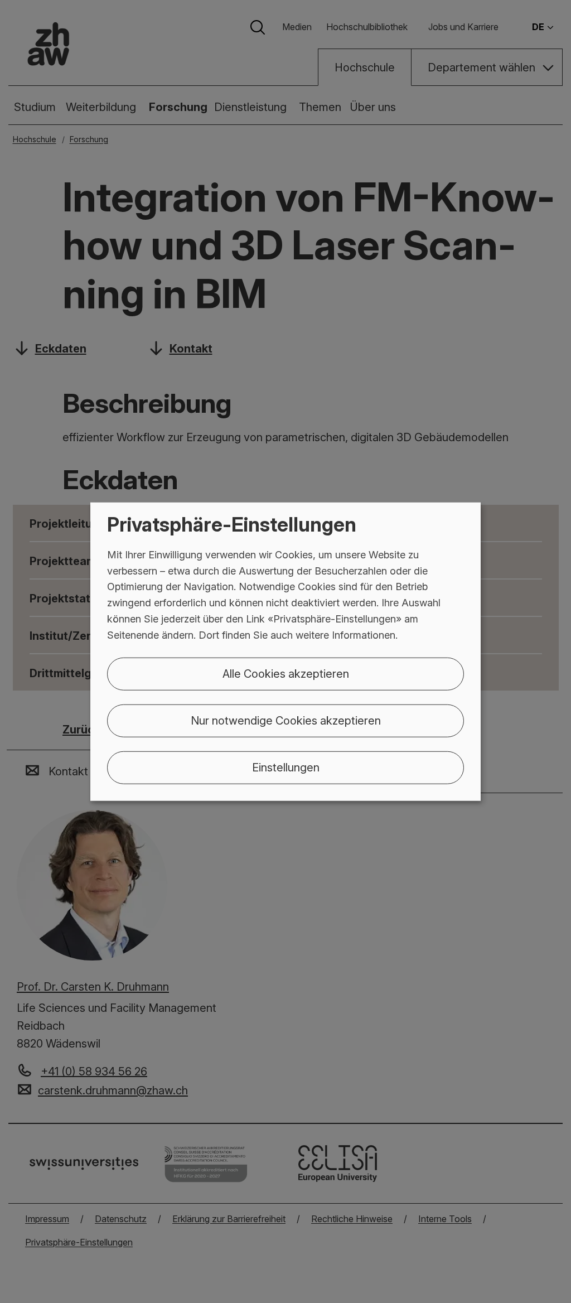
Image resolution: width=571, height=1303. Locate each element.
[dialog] (285, 652)
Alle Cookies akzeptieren (285, 673)
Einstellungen (286, 767)
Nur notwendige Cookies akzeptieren (286, 720)
